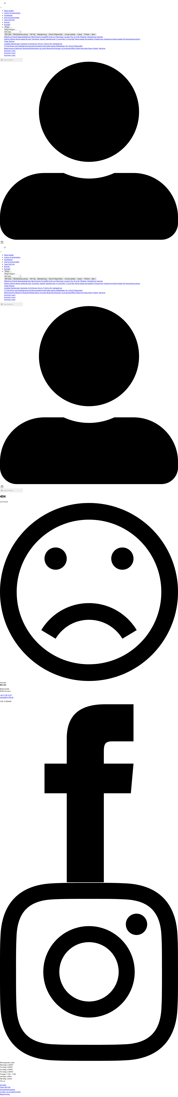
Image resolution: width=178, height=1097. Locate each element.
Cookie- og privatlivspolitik (10, 1092)
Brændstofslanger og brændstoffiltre (61, 48)
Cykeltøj (7, 44)
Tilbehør (83, 37)
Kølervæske (51, 46)
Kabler (96, 48)
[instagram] (89, 1060)
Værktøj (100, 37)
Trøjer (6, 41)
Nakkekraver (51, 39)
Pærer (90, 48)
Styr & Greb (75, 37)
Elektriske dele (82, 48)
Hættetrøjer (15, 44)
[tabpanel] (91, 37)
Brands (7, 22)
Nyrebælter (89, 39)
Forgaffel (45, 37)
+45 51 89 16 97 (6, 695)
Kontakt (7, 24)
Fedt (45, 46)
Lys (54, 37)
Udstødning (92, 37)
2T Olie (7, 46)
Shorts (40, 44)
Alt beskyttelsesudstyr (131, 39)
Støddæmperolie (25, 46)
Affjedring (8, 37)
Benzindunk (36, 37)
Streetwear (8, 15)
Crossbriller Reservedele (75, 39)
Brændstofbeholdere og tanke (35, 48)
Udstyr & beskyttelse (12, 13)
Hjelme (7, 39)
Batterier (19, 48)
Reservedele (9, 11)
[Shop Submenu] (11, 27)
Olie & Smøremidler (11, 17)
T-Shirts (46, 44)
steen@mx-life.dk (6, 697)
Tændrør (102, 48)
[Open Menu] (1, 7)
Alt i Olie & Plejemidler (74, 46)
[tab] (8, 34)
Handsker (36, 39)
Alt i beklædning (56, 44)
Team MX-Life (9, 20)
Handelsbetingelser (7, 1089)
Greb (51, 37)
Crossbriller (61, 39)
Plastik (15, 37)
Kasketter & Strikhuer (29, 44)
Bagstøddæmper (24, 37)
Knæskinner (99, 39)
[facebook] (89, 882)
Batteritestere (9, 48)
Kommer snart (9, 51)
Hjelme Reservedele (18, 39)
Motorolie (14, 46)
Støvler (43, 39)
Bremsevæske (37, 46)
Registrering (5, 1094)
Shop (7, 27)
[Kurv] (2, 242)
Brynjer (29, 39)
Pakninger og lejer (63, 37)
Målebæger (61, 46)
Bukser (12, 41)
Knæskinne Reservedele (113, 39)
